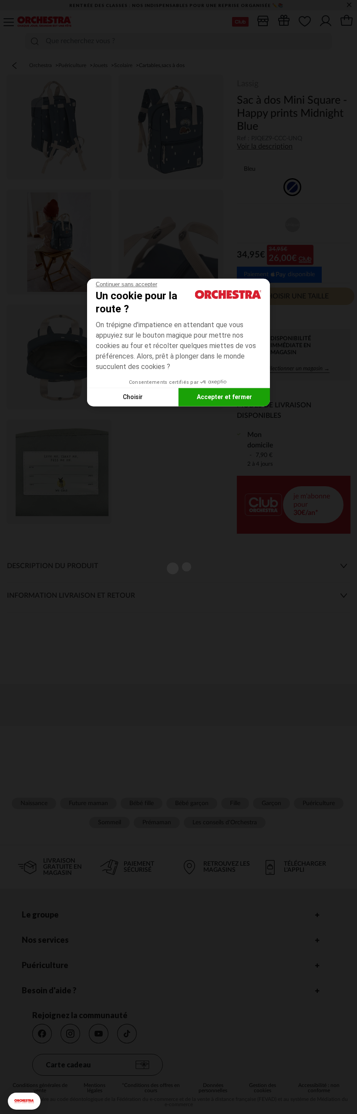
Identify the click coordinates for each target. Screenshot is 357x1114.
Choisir (133, 396)
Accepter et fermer (224, 396)
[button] (24, 1101)
